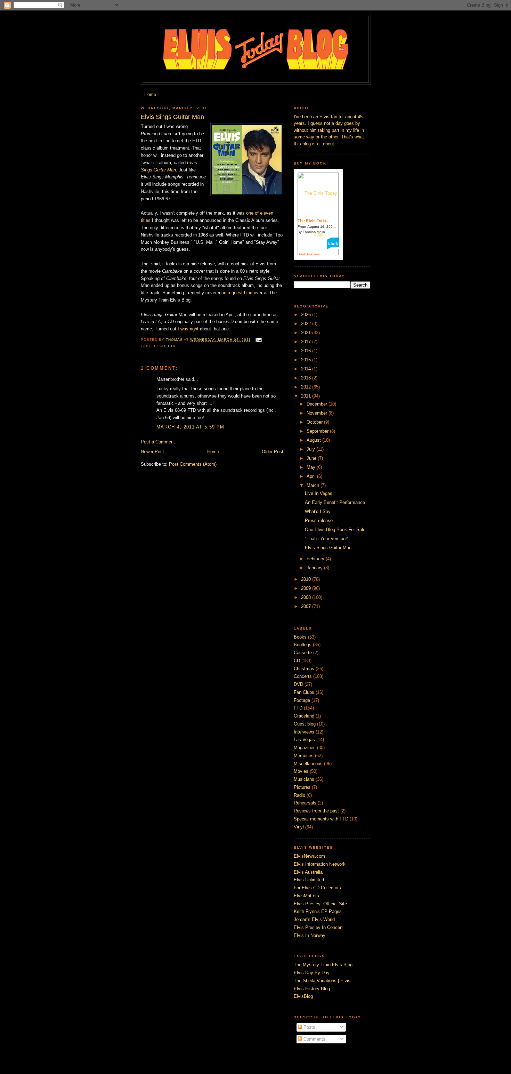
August (314, 440)
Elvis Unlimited (309, 879)
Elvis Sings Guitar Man (328, 547)
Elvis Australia (308, 872)
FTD (172, 346)
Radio (299, 795)
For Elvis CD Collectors (317, 887)
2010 (306, 579)
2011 (306, 396)
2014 (306, 368)
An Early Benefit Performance (335, 502)
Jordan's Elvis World (314, 919)
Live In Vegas (318, 493)
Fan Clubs (304, 692)
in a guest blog (237, 292)
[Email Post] (258, 340)
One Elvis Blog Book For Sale (335, 529)
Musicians (304, 779)
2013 (306, 377)
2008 (306, 597)
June (312, 458)
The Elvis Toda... (313, 220)
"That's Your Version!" (327, 538)
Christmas (304, 668)
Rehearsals (305, 803)
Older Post (272, 451)
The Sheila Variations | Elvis (322, 980)
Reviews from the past (316, 810)
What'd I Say (318, 511)
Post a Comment (158, 441)
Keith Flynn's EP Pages (318, 911)
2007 (306, 606)
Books (300, 637)
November (317, 413)
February (316, 558)
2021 (306, 332)
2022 (306, 323)
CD (162, 346)
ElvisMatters (306, 895)
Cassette (303, 652)
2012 (306, 387)
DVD (298, 684)
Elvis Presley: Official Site (320, 903)
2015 (306, 359)
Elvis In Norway (309, 935)
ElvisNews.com (309, 856)
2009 (306, 588)
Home (150, 94)
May (312, 467)
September (318, 431)
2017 (306, 341)
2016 (306, 350)
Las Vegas (304, 739)
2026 (306, 314)
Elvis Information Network (320, 864)
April (312, 476)
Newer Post (152, 451)
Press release (319, 520)
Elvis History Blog (312, 988)
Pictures (302, 787)
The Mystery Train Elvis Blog (323, 964)
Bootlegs (302, 644)
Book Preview (308, 254)
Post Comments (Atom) (193, 464)
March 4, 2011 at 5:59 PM (190, 427)
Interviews (304, 732)
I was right (188, 328)
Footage (302, 700)
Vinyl (299, 826)
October (315, 422)
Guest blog (305, 724)
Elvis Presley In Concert (318, 927)
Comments (313, 1039)
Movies (301, 771)
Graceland (304, 716)
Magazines (305, 747)
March (314, 485)
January (315, 567)
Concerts (303, 676)
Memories (304, 755)
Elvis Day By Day (312, 972)
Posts (308, 1027)
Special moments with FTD (321, 818)
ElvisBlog (303, 996)
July (311, 449)
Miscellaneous (308, 763)
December (317, 404)
